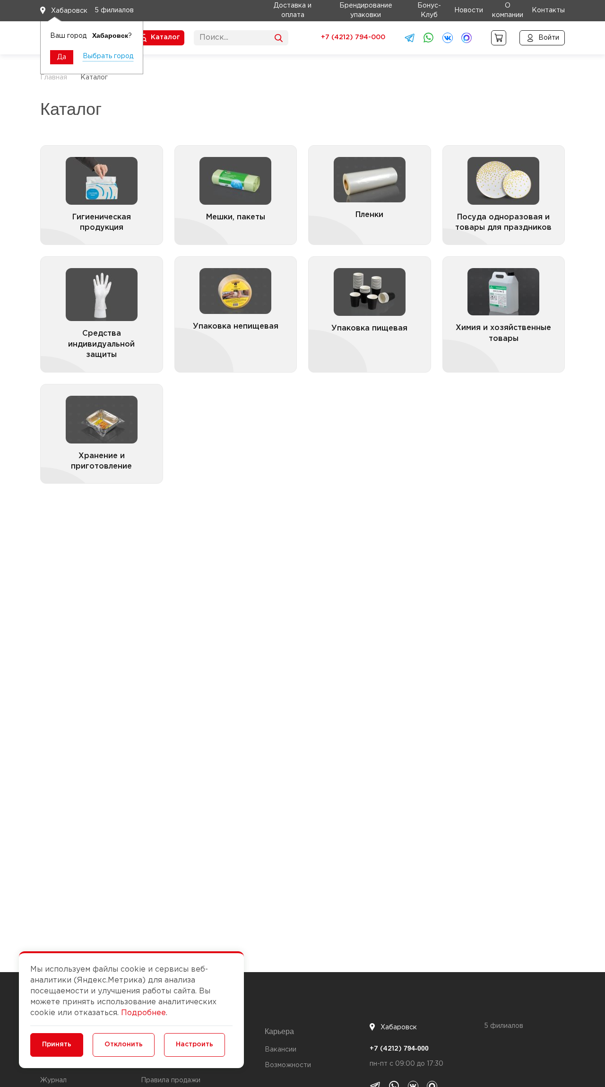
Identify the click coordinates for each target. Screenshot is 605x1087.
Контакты (548, 10)
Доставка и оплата (292, 10)
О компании (507, 10)
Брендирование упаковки (365, 10)
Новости (468, 10)
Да (61, 57)
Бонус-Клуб (429, 10)
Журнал (53, 1080)
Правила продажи (170, 1080)
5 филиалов (114, 10)
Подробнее (143, 1013)
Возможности (288, 1065)
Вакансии (280, 1049)
